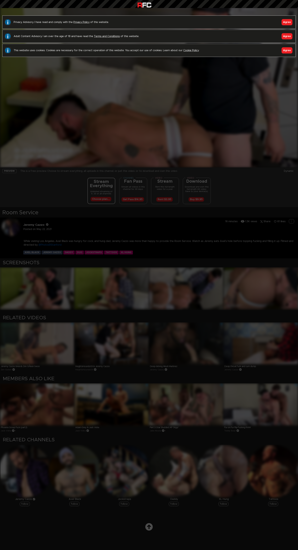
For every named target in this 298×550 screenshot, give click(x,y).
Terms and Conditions (107, 36)
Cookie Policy (191, 50)
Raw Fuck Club (144, 5)
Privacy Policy (81, 22)
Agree (287, 22)
